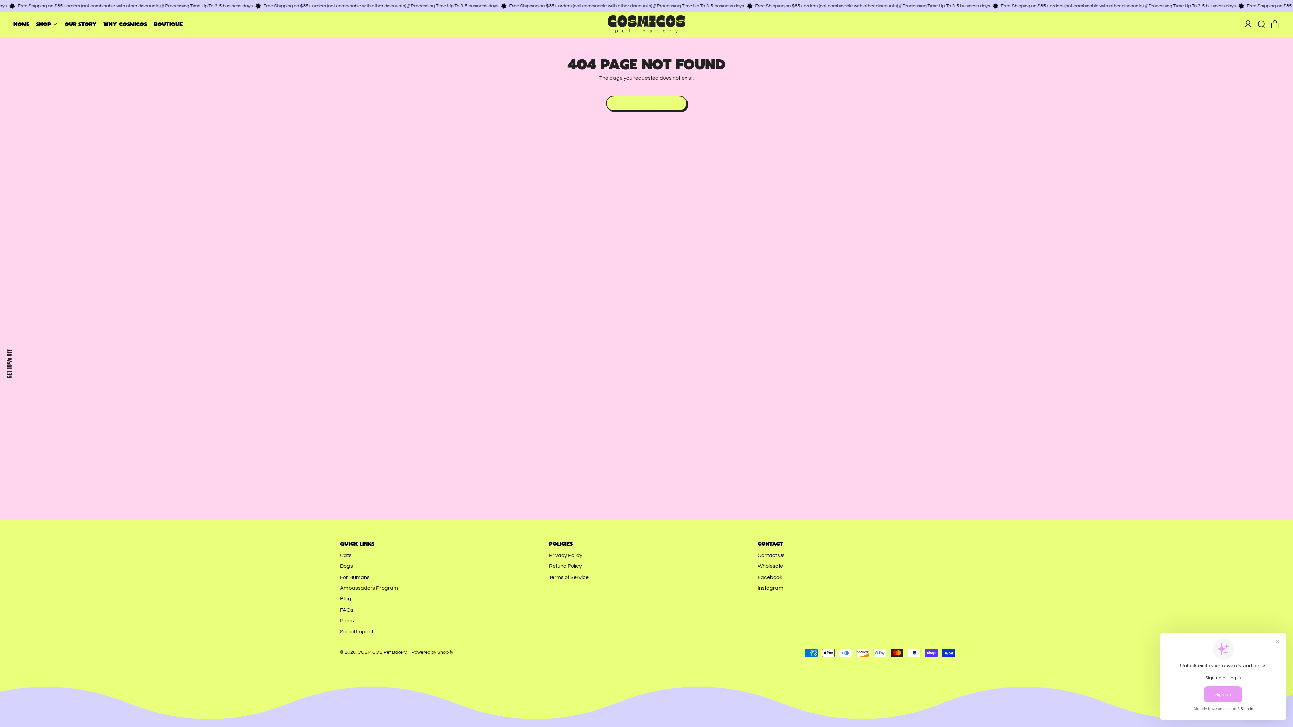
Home (21, 24)
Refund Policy (565, 566)
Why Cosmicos (125, 24)
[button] (1261, 24)
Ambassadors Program (369, 588)
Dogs (346, 566)
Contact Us (771, 555)
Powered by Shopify (432, 652)
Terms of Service (569, 577)
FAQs (346, 610)
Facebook (770, 577)
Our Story (81, 24)
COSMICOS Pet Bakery (382, 652)
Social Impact (356, 631)
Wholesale (770, 566)
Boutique (168, 24)
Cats (346, 555)
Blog (345, 598)
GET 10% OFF (9, 363)
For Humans (355, 577)
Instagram (770, 588)
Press (347, 620)
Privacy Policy (565, 555)
